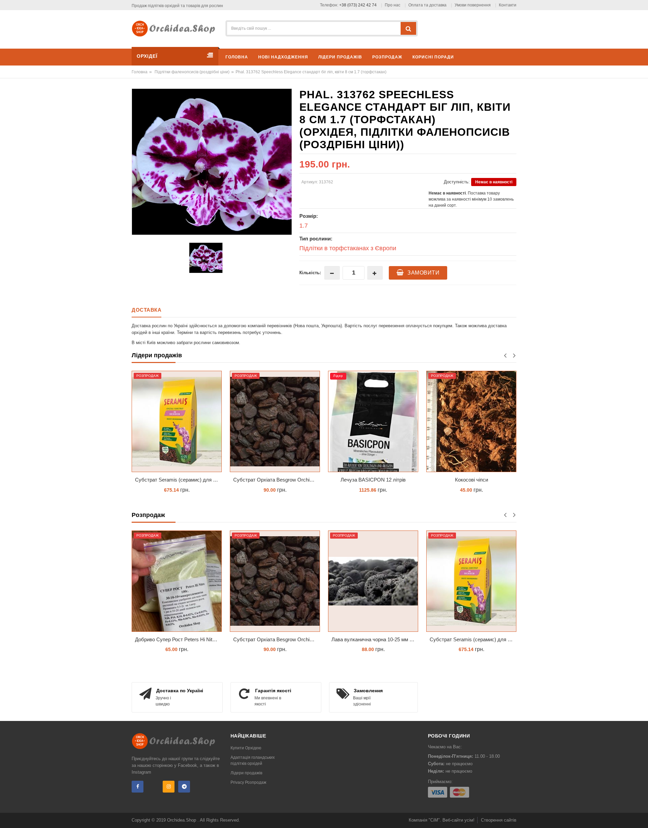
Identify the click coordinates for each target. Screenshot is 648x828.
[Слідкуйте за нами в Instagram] (168, 787)
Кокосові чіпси (471, 480)
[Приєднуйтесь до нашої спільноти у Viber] (153, 787)
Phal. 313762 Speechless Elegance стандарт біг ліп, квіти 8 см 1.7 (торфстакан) (311, 72)
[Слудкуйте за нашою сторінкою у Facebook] (137, 787)
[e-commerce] (176, 28)
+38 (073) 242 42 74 (358, 5)
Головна (139, 72)
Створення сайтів (498, 820)
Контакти (507, 5)
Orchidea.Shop (182, 820)
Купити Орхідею (246, 748)
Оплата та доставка (427, 5)
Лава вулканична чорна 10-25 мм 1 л (373, 639)
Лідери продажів (246, 773)
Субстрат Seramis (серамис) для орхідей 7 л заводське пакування (178, 480)
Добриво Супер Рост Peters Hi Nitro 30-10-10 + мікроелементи (178, 639)
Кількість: (310, 272)
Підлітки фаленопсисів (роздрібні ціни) (192, 72)
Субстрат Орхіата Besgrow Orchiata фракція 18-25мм (276, 480)
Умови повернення (473, 5)
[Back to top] (641, 815)
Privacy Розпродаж (248, 782)
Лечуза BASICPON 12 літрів (373, 480)
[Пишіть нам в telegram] (184, 787)
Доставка (146, 310)
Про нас (392, 5)
